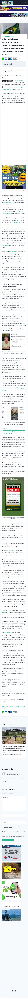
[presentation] (14, 735)
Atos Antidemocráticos (8, 36)
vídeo (22, 323)
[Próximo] (24, 742)
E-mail (5, 822)
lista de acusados (13, 251)
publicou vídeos (7, 587)
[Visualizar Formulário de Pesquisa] (25, 2)
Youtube (20, 623)
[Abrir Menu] (22, 3)
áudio (12, 550)
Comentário (6, 797)
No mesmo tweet (16, 222)
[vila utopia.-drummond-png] (11, 911)
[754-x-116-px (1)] (14, 10)
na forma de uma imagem (20, 523)
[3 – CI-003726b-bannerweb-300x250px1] (11, 871)
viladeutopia (7, 754)
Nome (4, 816)
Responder (5, 781)
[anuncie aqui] (14, 16)
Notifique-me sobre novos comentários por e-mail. (13, 831)
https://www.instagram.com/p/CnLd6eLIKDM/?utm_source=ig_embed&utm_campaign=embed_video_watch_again (14, 431)
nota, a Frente (7, 632)
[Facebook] (13, 991)
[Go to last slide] (4, 742)
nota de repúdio (8, 691)
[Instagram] (15, 991)
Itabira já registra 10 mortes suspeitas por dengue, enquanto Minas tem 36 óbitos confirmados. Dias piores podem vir (14, 749)
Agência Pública (19, 80)
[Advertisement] (14, 121)
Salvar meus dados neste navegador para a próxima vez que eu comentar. (14, 826)
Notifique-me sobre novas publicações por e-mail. (13, 836)
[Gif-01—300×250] (11, 853)
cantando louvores (10, 202)
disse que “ (8, 671)
